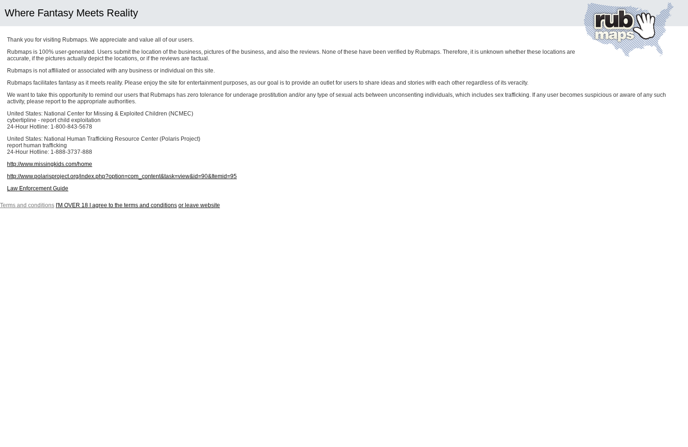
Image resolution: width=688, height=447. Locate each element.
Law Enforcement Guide (37, 188)
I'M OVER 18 (116, 205)
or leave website (199, 205)
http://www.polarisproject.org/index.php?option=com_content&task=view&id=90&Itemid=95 (122, 176)
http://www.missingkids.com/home (49, 164)
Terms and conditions (27, 205)
